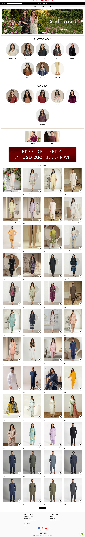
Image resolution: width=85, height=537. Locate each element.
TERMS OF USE (27, 523)
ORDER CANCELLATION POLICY (30, 520)
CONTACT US (52, 518)
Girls (50, 6)
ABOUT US (52, 516)
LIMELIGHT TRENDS (54, 520)
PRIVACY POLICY (27, 522)
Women (35, 6)
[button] (41, 32)
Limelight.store (39, 535)
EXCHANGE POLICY (28, 518)
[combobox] (14, 3)
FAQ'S (25, 525)
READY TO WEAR (42, 39)
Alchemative (49, 535)
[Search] (20, 3)
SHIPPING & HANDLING (28, 516)
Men (43, 6)
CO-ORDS (42, 86)
